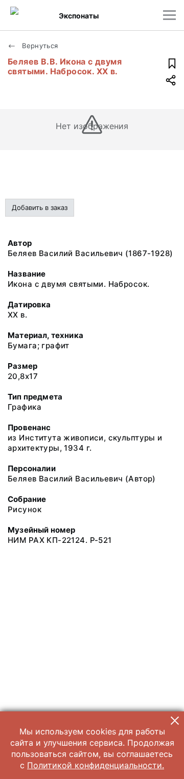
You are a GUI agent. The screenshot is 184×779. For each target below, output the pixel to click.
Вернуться (39, 45)
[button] (174, 720)
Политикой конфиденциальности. (95, 765)
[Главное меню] (169, 15)
